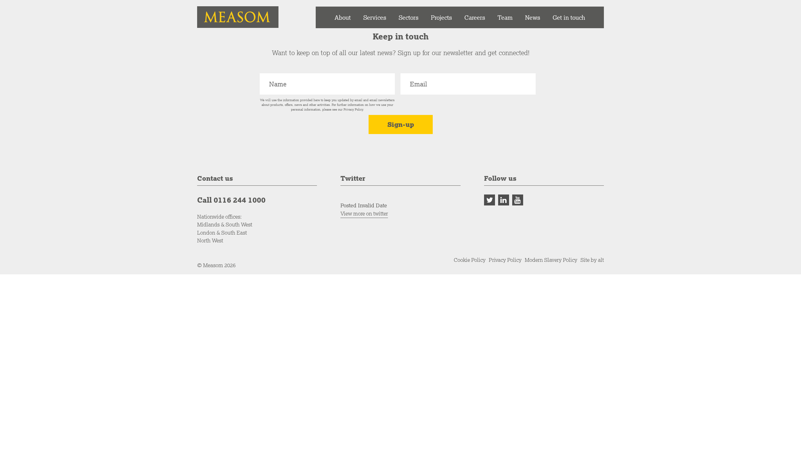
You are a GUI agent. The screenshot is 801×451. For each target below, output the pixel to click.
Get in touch (569, 17)
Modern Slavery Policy (551, 259)
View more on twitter (364, 213)
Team (505, 17)
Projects (441, 17)
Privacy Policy (353, 109)
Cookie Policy (470, 259)
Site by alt (592, 259)
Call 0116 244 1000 (231, 200)
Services (374, 17)
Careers (474, 17)
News (532, 17)
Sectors (408, 17)
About (342, 17)
